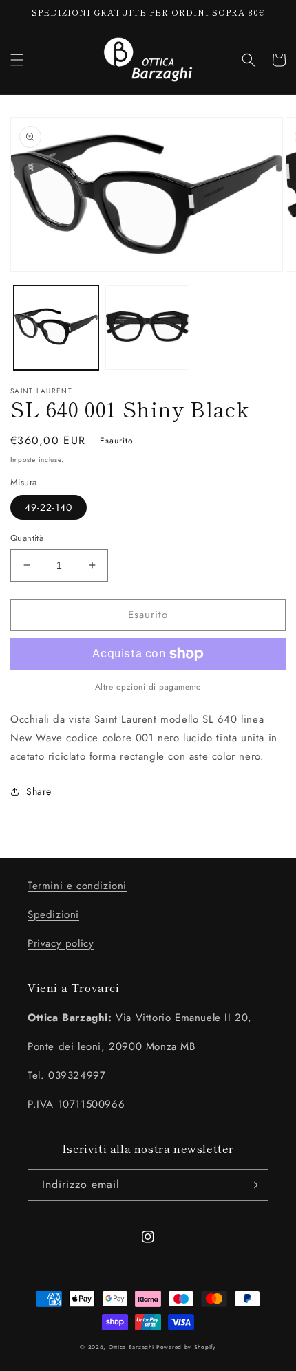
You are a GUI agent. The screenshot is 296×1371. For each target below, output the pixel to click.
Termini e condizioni (77, 885)
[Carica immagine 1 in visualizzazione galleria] (56, 327)
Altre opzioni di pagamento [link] (148, 687)
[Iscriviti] (252, 1185)
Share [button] (39, 791)
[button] (17, 60)
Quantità (26, 538)
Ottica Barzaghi (131, 1347)
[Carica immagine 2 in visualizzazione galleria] (147, 327)
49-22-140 (48, 507)
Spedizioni (53, 914)
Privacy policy (61, 943)
